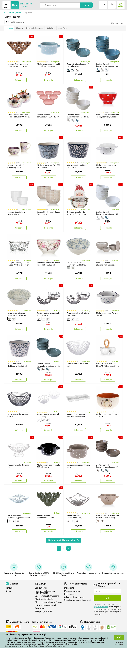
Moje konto (69, 588)
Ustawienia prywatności (45, 605)
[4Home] (6, 13)
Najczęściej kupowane (34, 28)
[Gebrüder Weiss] (17, 627)
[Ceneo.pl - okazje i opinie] (82, 627)
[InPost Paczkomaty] (9, 627)
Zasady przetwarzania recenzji (77, 600)
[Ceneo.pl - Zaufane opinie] (111, 627)
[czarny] (39, 318)
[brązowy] (77, 69)
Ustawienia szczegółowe (119, 643)
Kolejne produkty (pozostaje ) (63, 540)
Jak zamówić (41, 588)
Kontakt (9, 588)
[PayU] (35, 627)
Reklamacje (69, 594)
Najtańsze (50, 28)
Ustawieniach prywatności (67, 644)
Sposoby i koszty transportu (47, 596)
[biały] (107, 69)
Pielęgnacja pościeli (43, 611)
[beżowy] (98, 521)
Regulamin (39, 608)
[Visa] (52, 627)
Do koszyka (19, 80)
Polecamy (9, 28)
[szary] (73, 268)
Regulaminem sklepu (101, 607)
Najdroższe (62, 28)
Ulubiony (19, 28)
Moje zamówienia (72, 591)
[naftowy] (73, 69)
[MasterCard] (42, 627)
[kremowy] (102, 69)
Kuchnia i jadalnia (15, 13)
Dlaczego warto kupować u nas (48, 602)
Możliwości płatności (44, 599)
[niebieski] (68, 268)
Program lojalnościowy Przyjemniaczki (45, 592)
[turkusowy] (68, 69)
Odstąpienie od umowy (74, 597)
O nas (8, 591)
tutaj (62, 646)
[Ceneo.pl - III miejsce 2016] (102, 627)
